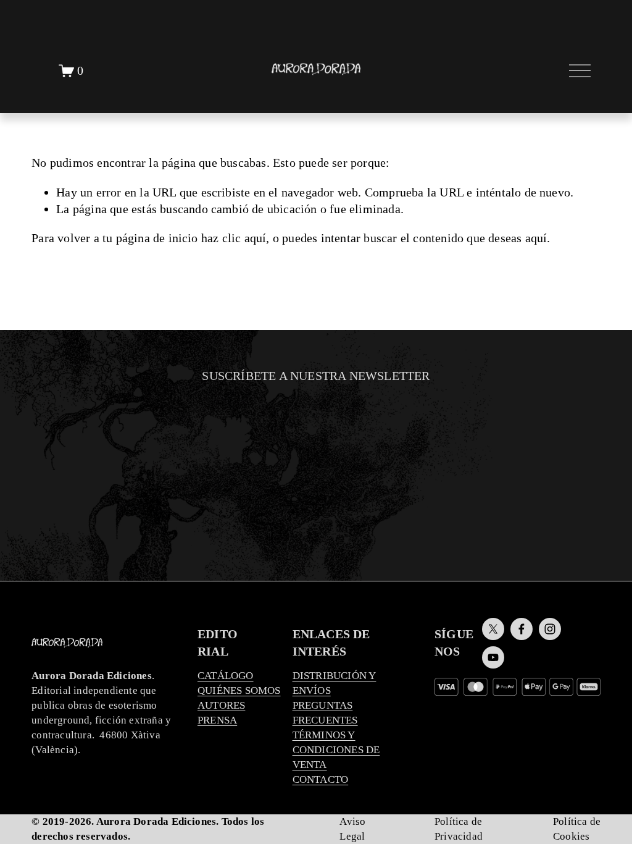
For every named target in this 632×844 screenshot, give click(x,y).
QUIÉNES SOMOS (239, 690)
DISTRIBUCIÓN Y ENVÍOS (334, 683)
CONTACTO (321, 779)
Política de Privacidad (458, 829)
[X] (493, 629)
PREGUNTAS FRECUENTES (325, 712)
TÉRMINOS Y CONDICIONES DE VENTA (336, 749)
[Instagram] (550, 629)
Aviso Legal (352, 829)
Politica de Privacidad (307, 535)
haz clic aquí (234, 238)
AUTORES (221, 705)
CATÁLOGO (226, 676)
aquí (536, 238)
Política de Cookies (577, 829)
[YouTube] (493, 657)
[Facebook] (521, 629)
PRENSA (217, 720)
